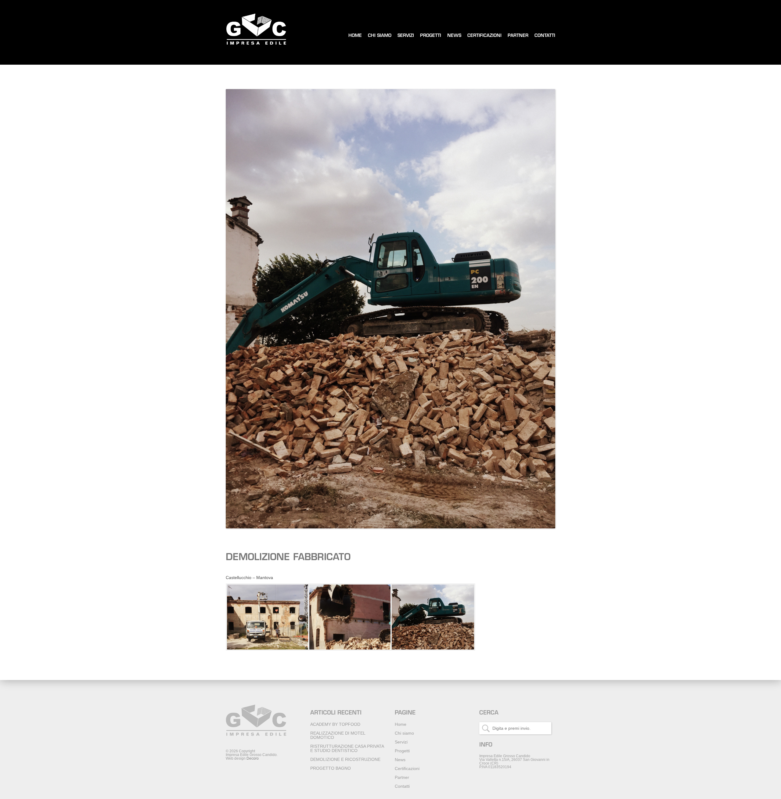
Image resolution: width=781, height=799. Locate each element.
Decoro (253, 758)
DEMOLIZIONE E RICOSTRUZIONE (345, 759)
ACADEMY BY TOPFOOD (335, 724)
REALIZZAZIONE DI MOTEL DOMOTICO (337, 735)
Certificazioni (484, 36)
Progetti (430, 36)
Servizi (406, 36)
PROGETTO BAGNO (330, 768)
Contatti (544, 36)
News (454, 36)
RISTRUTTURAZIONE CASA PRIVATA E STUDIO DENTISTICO (347, 748)
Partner (518, 36)
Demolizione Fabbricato (288, 558)
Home (355, 36)
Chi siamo (379, 36)
